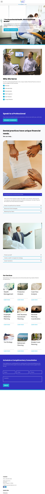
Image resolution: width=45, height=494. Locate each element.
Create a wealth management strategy (13, 257)
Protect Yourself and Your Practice (12, 205)
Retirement (5, 492)
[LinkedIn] (5, 487)
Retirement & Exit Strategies (10, 208)
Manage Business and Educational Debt (13, 194)
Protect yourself (8, 254)
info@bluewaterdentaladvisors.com (10, 485)
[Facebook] (3, 487)
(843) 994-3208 (9, 478)
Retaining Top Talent (9, 211)
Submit (6, 385)
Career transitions (8, 260)
